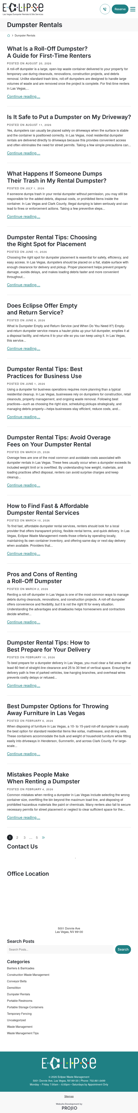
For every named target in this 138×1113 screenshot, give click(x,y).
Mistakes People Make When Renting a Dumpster (43, 778)
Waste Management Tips (23, 1033)
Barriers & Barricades (20, 968)
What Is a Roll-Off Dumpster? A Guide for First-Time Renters (49, 52)
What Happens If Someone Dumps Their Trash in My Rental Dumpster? (56, 177)
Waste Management (19, 1026)
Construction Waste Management (28, 975)
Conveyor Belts (17, 981)
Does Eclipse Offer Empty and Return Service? (42, 309)
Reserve (120, 9)
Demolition (14, 988)
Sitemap (69, 1096)
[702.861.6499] (105, 9)
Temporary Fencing (19, 1013)
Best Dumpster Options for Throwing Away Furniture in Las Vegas (58, 710)
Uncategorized (16, 1020)
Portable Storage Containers (25, 1007)
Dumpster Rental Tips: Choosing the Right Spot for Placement (52, 241)
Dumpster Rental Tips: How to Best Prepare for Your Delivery (49, 646)
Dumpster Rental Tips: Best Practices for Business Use (44, 372)
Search (123, 949)
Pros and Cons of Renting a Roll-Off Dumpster (42, 578)
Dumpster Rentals (18, 994)
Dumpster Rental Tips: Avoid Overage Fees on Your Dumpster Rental (59, 441)
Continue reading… (23, 96)
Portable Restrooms (19, 1001)
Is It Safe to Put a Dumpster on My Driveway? (69, 117)
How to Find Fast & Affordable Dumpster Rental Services (48, 509)
